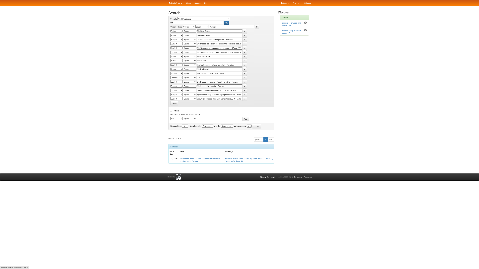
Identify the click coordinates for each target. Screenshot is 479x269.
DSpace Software (267, 177)
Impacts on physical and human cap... (291, 24)
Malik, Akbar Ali (237, 161)
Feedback (308, 177)
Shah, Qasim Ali (245, 158)
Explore (296, 3)
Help (206, 3)
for (171, 22)
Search (286, 3)
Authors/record (240, 126)
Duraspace (298, 177)
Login (308, 3)
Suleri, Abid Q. (258, 158)
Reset (174, 103)
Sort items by (196, 126)
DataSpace (176, 2)
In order (217, 126)
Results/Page (176, 126)
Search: (173, 19)
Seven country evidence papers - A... (291, 31)
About (188, 3)
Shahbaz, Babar (231, 158)
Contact (197, 3)
